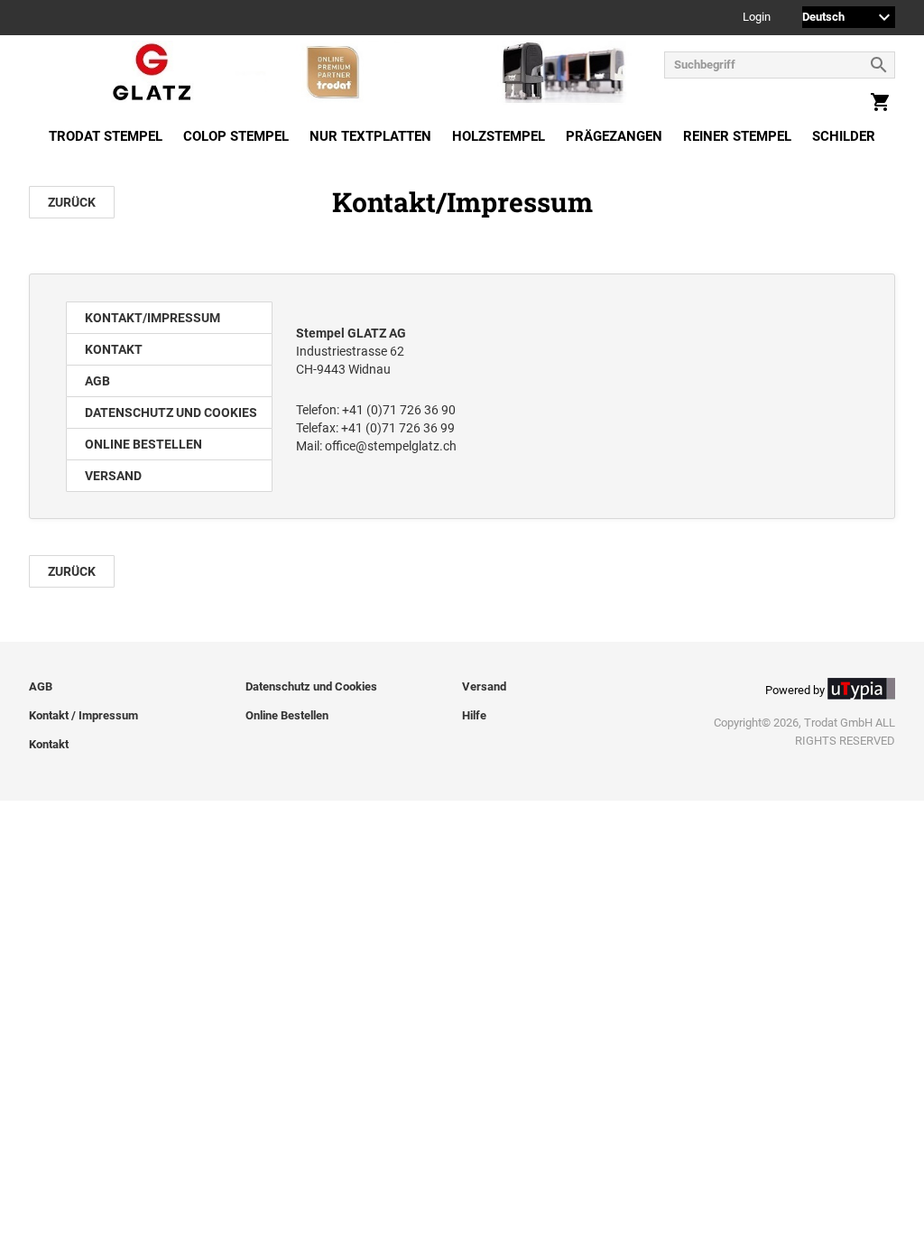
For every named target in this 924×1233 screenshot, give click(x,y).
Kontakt (114, 349)
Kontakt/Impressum (152, 318)
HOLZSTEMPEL (498, 136)
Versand (113, 475)
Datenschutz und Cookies (171, 412)
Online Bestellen (143, 444)
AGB (97, 381)
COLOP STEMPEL (236, 136)
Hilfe (474, 715)
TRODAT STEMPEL (105, 136)
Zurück (72, 202)
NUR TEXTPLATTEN (370, 136)
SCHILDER (843, 136)
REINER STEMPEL (737, 136)
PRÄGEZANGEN (614, 136)
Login (757, 17)
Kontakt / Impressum (83, 715)
